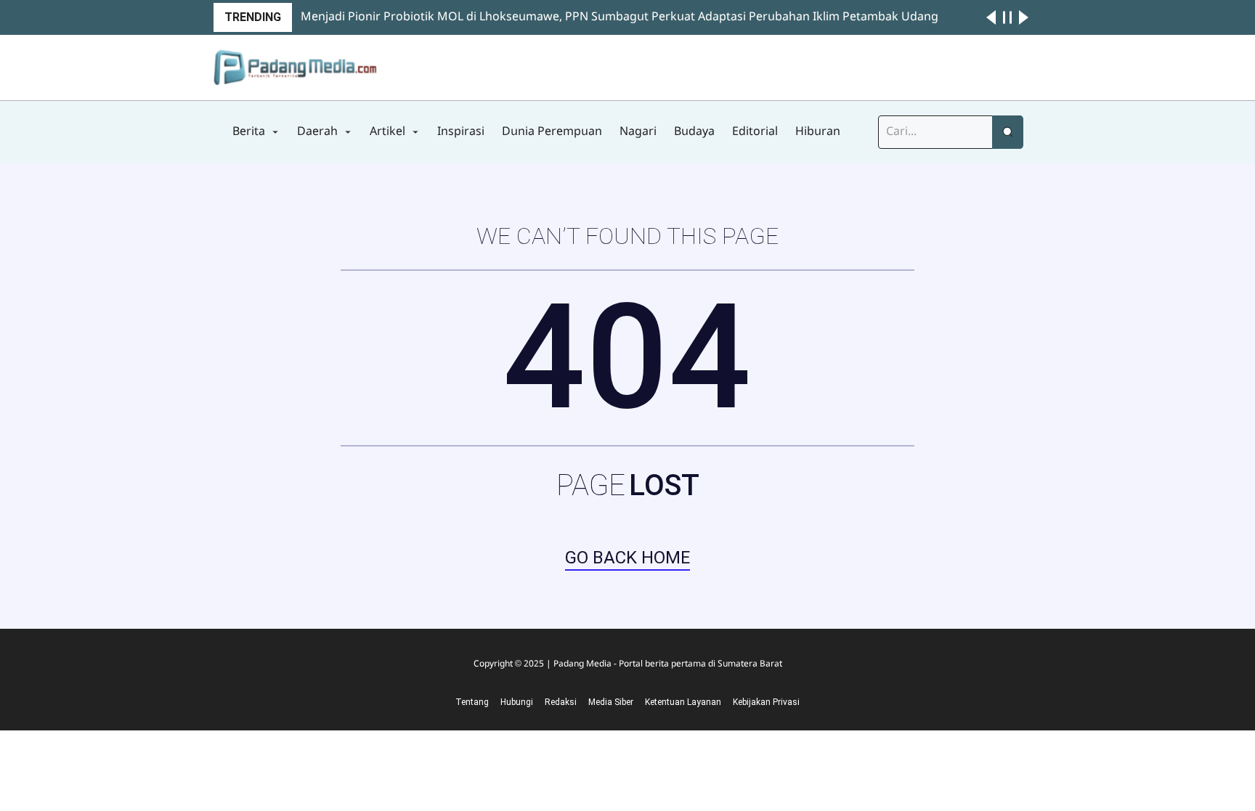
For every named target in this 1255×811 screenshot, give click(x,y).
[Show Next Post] (1023, 17)
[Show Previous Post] (991, 17)
